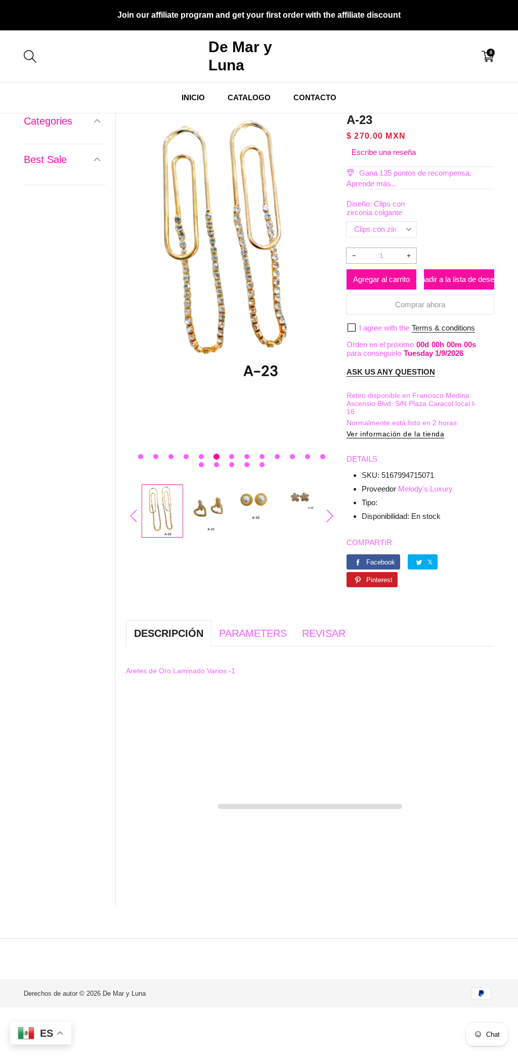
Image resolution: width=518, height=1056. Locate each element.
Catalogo (249, 97)
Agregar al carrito (381, 279)
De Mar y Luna (124, 993)
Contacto (314, 97)
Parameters (253, 633)
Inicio (193, 97)
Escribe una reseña (384, 152)
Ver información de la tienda (396, 434)
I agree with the (384, 327)
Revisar (324, 633)
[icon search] (136, 56)
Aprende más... (372, 183)
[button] (140, 456)
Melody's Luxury (425, 488)
